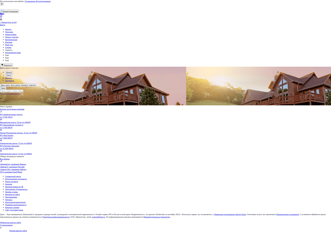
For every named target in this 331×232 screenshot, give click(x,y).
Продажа (9, 32)
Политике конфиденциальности (56, 217)
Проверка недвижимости (15, 205)
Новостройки (10, 34)
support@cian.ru (98, 217)
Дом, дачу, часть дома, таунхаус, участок (18, 85)
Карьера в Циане (12, 207)
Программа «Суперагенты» (16, 189)
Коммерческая (11, 39)
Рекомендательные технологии (157, 217)
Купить (9, 72)
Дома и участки (11, 37)
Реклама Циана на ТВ (14, 186)
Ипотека (8, 42)
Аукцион (8, 184)
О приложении (6, 225)
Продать (8, 78)
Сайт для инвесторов (14, 210)
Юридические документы (16, 179)
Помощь (8, 199)
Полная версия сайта (18, 230)
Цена (3, 88)
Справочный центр (13, 176)
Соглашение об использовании (38, 1)
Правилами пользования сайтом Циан (230, 214)
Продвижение (11, 197)
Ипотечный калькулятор (15, 202)
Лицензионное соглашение (287, 214)
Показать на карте (7, 93)
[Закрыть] (2, 4)
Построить (9, 80)
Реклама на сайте (12, 194)
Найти (18, 93)
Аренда (8, 29)
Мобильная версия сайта (10, 222)
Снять (8, 75)
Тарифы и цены (11, 192)
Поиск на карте (11, 181)
